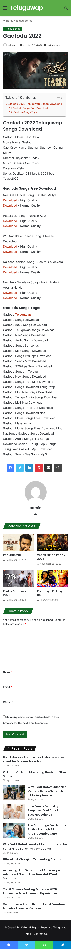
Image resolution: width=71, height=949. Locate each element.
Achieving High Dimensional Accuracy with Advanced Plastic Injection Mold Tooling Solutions (33, 874)
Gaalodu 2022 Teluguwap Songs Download (34, 103)
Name (7, 672)
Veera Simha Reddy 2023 (51, 557)
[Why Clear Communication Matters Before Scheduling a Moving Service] (14, 792)
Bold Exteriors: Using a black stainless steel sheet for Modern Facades (34, 759)
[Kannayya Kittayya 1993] (52, 578)
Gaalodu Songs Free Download (30, 108)
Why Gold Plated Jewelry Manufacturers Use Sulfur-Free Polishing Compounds (35, 846)
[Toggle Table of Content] (57, 98)
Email (7, 687)
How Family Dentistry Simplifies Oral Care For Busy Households (45, 810)
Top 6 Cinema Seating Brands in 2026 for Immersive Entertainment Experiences (32, 891)
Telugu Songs (24, 20)
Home (9, 20)
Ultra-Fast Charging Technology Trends (32, 859)
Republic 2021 (13, 555)
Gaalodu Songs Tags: (25, 112)
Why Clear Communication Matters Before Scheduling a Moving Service (47, 791)
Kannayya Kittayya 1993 (50, 593)
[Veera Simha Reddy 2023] (52, 542)
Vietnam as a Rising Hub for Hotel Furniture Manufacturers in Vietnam (34, 906)
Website (8, 702)
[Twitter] (20, 468)
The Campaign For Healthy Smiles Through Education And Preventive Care (47, 829)
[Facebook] (10, 468)
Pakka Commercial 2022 (16, 593)
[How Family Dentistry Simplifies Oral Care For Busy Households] (14, 811)
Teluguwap (59, 927)
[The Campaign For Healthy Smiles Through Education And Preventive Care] (14, 830)
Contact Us (41, 933)
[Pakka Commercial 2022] (18, 578)
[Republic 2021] (18, 542)
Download (10, 200)
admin (11, 45)
